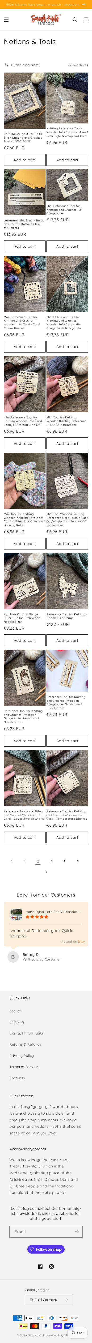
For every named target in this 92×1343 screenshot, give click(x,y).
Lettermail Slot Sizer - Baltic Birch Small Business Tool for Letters (24, 224)
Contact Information (26, 1033)
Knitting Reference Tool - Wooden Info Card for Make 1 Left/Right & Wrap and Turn (67, 132)
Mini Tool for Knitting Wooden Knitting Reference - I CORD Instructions (66, 421)
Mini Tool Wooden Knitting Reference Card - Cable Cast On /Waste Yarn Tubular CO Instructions (67, 519)
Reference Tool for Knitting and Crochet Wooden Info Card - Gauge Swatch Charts (24, 814)
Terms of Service (23, 1066)
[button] (6, 19)
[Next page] (46, 872)
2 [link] (38, 861)
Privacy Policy (21, 1055)
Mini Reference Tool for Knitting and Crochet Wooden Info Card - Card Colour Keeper (22, 322)
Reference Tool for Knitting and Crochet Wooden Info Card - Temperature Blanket (66, 814)
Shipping (16, 1022)
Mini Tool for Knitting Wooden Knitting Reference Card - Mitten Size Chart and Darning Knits (24, 519)
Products (17, 1078)
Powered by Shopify (60, 1335)
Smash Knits (37, 1335)
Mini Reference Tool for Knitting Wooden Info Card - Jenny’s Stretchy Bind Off (24, 421)
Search (15, 1011)
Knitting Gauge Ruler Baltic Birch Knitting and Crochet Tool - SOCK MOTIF (23, 137)
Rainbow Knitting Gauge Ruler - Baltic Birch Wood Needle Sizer (22, 618)
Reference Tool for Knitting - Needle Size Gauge (67, 616)
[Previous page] (11, 861)
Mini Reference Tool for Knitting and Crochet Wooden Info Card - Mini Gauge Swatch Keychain (64, 322)
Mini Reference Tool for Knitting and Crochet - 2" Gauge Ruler (64, 209)
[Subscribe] (76, 1231)
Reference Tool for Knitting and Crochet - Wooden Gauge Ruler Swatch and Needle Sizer (23, 716)
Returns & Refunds (25, 1044)
